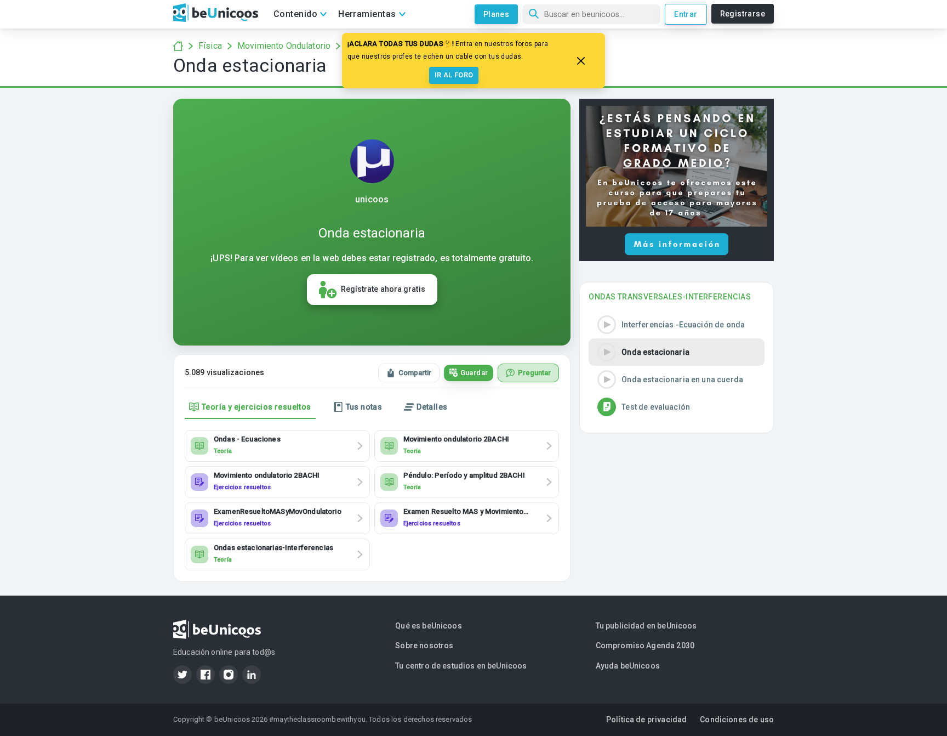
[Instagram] (228, 674)
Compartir (414, 373)
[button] (677, 324)
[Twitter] (182, 674)
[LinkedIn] (251, 674)
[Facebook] (205, 674)
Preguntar (534, 373)
